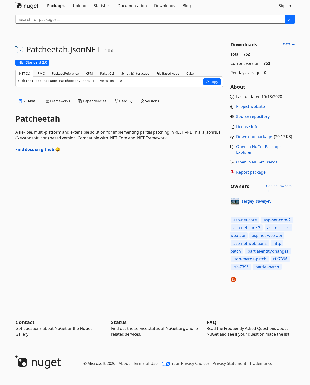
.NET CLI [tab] (24, 73)
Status (119, 322)
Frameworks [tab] (59, 101)
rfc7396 (280, 259)
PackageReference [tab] (65, 73)
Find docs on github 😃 (37, 149)
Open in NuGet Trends (257, 162)
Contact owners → (279, 188)
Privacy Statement (229, 363)
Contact (25, 322)
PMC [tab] (41, 73)
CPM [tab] (89, 73)
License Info (247, 126)
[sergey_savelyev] (235, 201)
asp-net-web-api (267, 235)
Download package (254, 136)
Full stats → (285, 44)
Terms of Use (145, 363)
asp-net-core (245, 219)
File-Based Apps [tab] (167, 73)
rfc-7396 (240, 266)
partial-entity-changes (268, 251)
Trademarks (260, 363)
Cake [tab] (190, 73)
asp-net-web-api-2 (250, 243)
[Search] (290, 19)
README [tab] (30, 101)
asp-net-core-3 (246, 227)
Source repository (253, 116)
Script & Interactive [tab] (135, 73)
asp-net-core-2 (277, 219)
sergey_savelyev (256, 201)
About (124, 363)
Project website (250, 106)
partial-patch (267, 266)
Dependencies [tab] (94, 101)
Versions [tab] (151, 101)
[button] (212, 81)
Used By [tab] (125, 101)
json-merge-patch (249, 259)
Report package (251, 172)
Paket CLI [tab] (107, 73)
